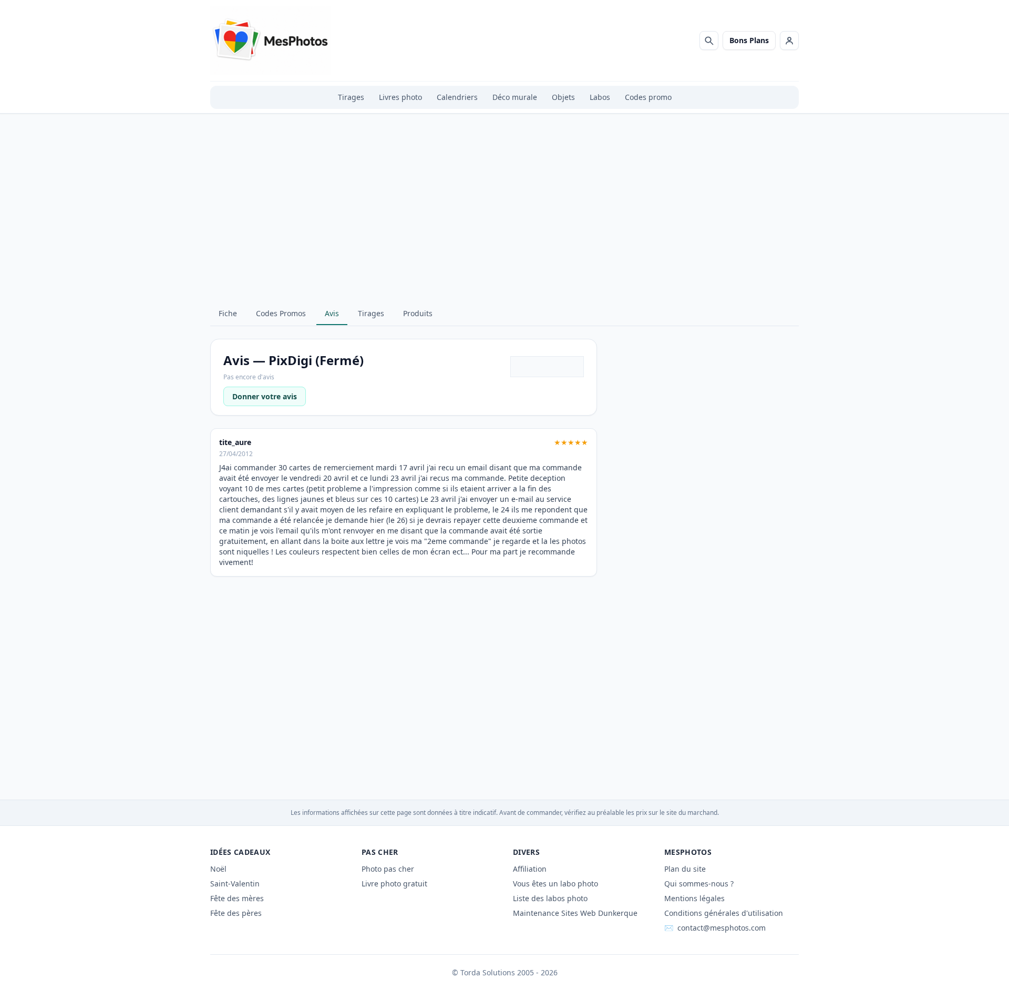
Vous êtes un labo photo (555, 884)
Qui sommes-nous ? (699, 884)
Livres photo (400, 97)
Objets (563, 97)
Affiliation (530, 869)
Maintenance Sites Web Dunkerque (575, 913)
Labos (600, 97)
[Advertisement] (504, 216)
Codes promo (648, 97)
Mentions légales (694, 898)
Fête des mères (237, 898)
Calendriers (457, 97)
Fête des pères (236, 913)
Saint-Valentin (235, 884)
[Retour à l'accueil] (270, 40)
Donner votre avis (264, 396)
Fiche (228, 313)
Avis (332, 313)
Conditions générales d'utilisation (723, 913)
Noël (218, 869)
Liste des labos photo (550, 898)
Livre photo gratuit (394, 884)
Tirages (351, 97)
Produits (418, 313)
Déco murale (514, 97)
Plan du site (685, 869)
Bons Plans (749, 40)
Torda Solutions (487, 972)
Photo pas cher (388, 869)
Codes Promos (281, 313)
